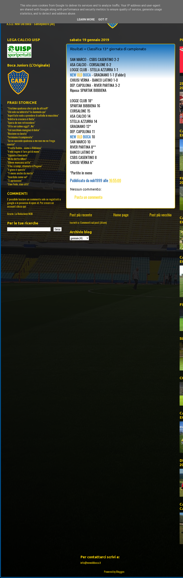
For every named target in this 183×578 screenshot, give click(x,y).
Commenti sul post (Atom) (93, 222)
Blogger (120, 572)
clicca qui (21, 206)
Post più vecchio (161, 214)
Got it (103, 19)
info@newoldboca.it (90, 563)
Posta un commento (88, 197)
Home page (120, 214)
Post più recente (81, 214)
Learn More (86, 19)
